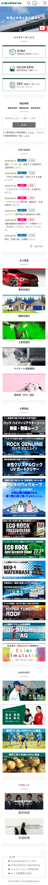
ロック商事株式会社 (21, 873)
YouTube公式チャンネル (25, 861)
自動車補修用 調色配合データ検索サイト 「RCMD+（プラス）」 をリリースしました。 (23, 226)
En (39, 3)
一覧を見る (38, 246)
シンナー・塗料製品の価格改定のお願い (23, 214)
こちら (31, 132)
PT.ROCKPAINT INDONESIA (25, 865)
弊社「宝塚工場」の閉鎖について (20, 239)
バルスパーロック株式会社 (24, 869)
